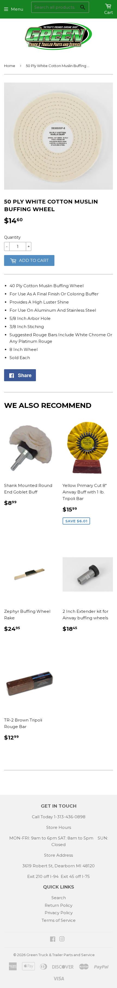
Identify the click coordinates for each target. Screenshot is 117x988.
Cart (108, 12)
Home (9, 65)
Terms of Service (59, 920)
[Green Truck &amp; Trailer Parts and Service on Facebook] (53, 939)
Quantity (12, 237)
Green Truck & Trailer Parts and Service (60, 955)
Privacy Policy (59, 912)
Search (58, 897)
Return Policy (58, 905)
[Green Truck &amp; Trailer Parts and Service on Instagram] (62, 939)
